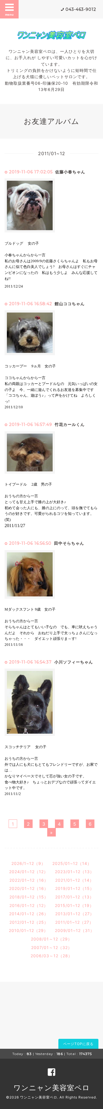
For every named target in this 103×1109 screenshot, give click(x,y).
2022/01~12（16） (28, 880)
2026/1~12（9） (28, 863)
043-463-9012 (81, 9)
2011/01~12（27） (74, 922)
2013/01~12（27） (74, 913)
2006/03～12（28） (51, 955)
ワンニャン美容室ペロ (51, 1087)
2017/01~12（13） (74, 896)
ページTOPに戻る (78, 1044)
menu (9, 14)
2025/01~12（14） (72, 863)
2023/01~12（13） (74, 871)
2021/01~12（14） (74, 880)
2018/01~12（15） (28, 896)
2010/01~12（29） (28, 930)
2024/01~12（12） (28, 871)
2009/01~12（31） (74, 930)
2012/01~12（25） (28, 922)
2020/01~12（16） (28, 888)
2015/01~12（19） (74, 905)
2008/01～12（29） (51, 939)
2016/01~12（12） (28, 905)
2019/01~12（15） (74, 888)
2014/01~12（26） (28, 913)
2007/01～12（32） (51, 947)
